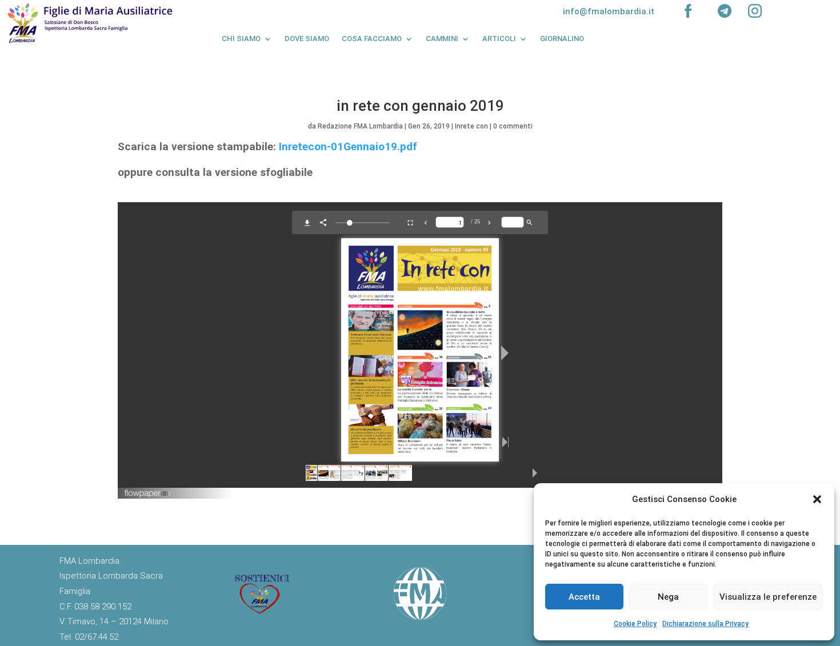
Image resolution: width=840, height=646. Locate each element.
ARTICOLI (499, 38)
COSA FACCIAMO (372, 38)
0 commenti (513, 126)
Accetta (584, 597)
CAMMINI (442, 38)
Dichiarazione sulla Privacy (705, 624)
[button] (817, 499)
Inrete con (471, 126)
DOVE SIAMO (307, 38)
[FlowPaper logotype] (147, 494)
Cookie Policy (635, 624)
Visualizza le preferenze (768, 597)
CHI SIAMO (241, 38)
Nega (668, 597)
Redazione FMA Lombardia (360, 126)
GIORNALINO (562, 38)
